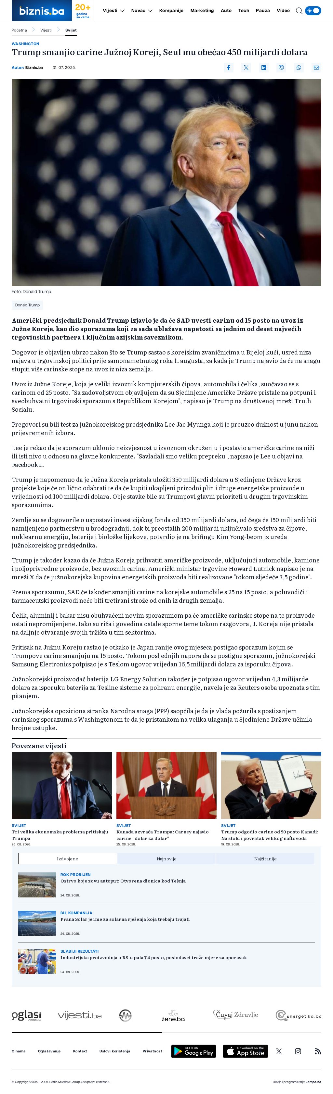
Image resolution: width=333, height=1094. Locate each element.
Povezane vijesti (39, 745)
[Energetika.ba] (298, 1015)
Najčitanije (265, 858)
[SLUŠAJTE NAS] (125, 1015)
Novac (138, 10)
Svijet (71, 30)
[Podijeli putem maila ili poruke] (316, 67)
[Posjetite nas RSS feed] (317, 1051)
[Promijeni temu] (313, 10)
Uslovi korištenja (115, 1051)
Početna (19, 30)
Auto (226, 10)
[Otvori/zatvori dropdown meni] (121, 10)
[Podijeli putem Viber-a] (281, 67)
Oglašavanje (49, 1051)
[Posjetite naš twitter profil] (279, 1051)
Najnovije (167, 858)
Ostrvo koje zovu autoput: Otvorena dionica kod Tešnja (123, 880)
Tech (243, 10)
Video (283, 10)
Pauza (263, 10)
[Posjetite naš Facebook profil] (260, 1051)
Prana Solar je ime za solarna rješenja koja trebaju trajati (125, 919)
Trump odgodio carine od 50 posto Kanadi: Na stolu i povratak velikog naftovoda (269, 834)
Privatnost (152, 1051)
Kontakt (80, 1051)
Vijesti (110, 10)
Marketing (202, 10)
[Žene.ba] (173, 1015)
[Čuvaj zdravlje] (235, 1015)
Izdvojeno (67, 858)
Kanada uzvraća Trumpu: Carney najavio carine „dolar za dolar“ (162, 834)
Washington (25, 44)
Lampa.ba (313, 1082)
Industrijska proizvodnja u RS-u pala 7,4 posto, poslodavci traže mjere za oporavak (153, 957)
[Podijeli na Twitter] (246, 67)
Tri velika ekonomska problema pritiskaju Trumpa (60, 834)
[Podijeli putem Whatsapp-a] (299, 67)
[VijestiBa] (79, 1015)
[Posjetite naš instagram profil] (298, 1051)
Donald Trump (27, 305)
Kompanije (171, 10)
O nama (19, 1051)
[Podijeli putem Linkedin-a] (264, 67)
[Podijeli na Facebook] (228, 67)
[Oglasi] (26, 1015)
